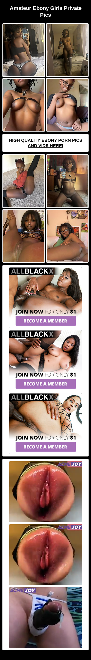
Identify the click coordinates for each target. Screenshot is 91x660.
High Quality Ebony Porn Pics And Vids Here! (45, 143)
